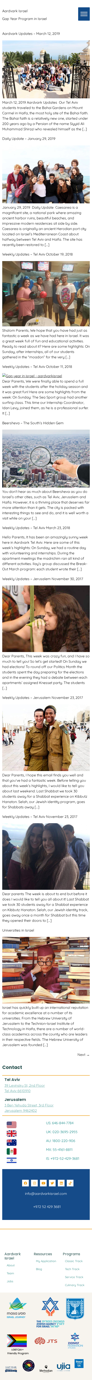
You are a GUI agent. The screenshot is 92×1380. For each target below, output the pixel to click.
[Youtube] (43, 1183)
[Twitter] (52, 1183)
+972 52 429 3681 (46, 1206)
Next (83, 1054)
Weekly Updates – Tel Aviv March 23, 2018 (36, 527)
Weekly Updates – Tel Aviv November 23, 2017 (39, 816)
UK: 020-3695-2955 (61, 1132)
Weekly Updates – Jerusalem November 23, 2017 (42, 697)
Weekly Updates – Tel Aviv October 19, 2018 (37, 254)
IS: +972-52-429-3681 (62, 1158)
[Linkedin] (61, 1183)
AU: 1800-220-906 (60, 1140)
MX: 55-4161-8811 (59, 1149)
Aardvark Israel (15, 11)
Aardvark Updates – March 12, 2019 (31, 33)
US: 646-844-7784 (59, 1123)
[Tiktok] (70, 1183)
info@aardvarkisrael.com (46, 1193)
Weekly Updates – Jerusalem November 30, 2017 (42, 579)
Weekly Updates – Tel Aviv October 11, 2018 (37, 366)
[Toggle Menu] (84, 14)
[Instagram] (34, 1183)
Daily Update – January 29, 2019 (28, 138)
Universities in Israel (18, 930)
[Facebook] (25, 1183)
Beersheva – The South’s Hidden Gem (33, 423)
